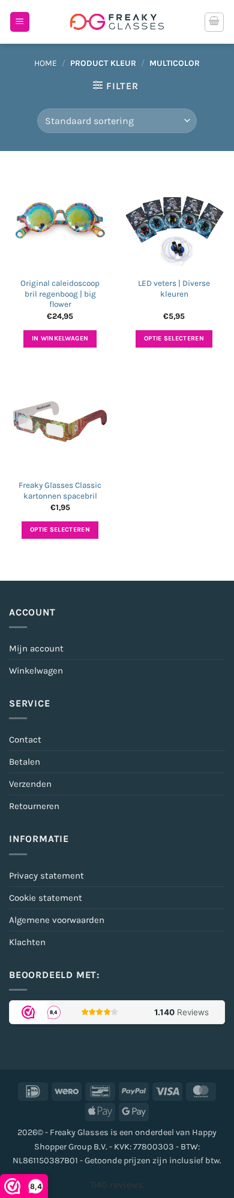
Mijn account (36, 648)
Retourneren (34, 806)
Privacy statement (46, 875)
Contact (25, 739)
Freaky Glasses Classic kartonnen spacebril (60, 490)
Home (45, 63)
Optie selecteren (174, 338)
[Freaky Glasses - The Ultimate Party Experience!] (117, 22)
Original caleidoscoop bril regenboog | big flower (60, 294)
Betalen (24, 761)
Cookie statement (45, 897)
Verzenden (30, 783)
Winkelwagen (36, 670)
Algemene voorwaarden (56, 920)
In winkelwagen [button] (60, 338)
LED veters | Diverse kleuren (174, 288)
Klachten (27, 942)
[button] (19, 22)
